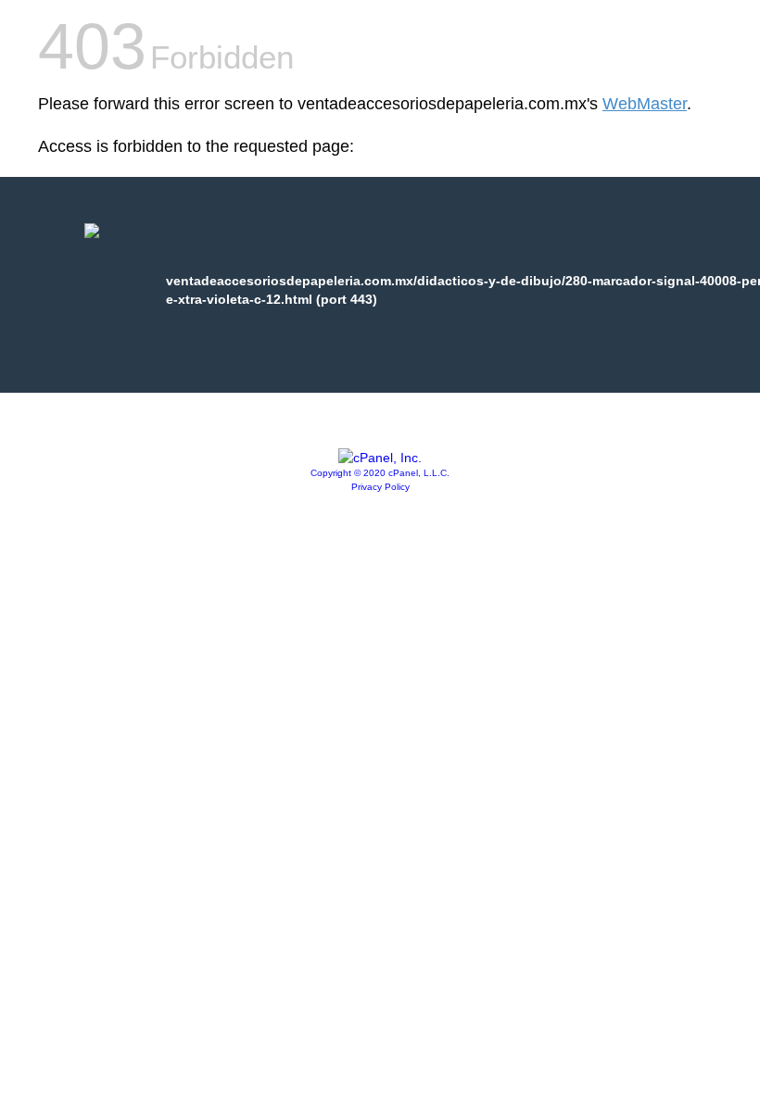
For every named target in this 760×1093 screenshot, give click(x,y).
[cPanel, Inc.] (380, 457)
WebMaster (644, 103)
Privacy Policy (380, 487)
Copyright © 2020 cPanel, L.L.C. (380, 473)
